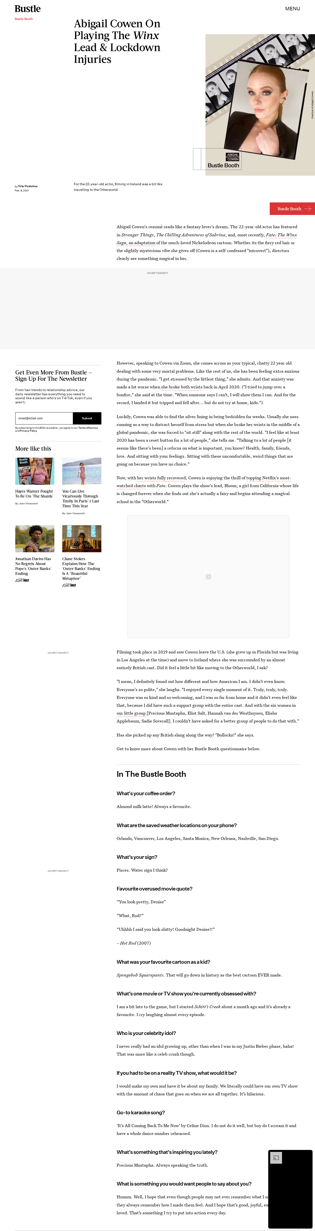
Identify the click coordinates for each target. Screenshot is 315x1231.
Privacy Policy (28, 430)
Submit (87, 418)
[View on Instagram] (208, 577)
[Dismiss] (307, 1154)
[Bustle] (28, 8)
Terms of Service (88, 427)
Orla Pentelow (28, 186)
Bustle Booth (289, 208)
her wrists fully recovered (161, 478)
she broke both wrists (182, 387)
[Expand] (274, 1154)
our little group (131, 713)
